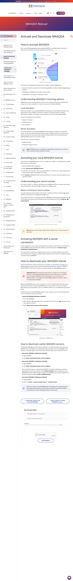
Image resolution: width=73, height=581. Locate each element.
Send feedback (46, 440)
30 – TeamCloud (8, 238)
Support (41, 13)
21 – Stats (6, 195)
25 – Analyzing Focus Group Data (9, 215)
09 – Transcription (8, 141)
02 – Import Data (8, 108)
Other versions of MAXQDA (8, 252)
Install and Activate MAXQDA (9, 57)
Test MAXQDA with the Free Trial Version (10, 51)
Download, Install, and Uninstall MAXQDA (10, 62)
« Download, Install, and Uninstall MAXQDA (32, 401)
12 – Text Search (8, 154)
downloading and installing (37, 48)
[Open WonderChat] (69, 578)
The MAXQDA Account (9, 100)
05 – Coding (7, 121)
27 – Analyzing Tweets (9, 225)
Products (21, 13)
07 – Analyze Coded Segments (9, 132)
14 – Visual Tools (8, 162)
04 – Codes (6, 117)
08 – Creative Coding (9, 137)
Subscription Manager (35, 279)
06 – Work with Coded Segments (9, 126)
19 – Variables (7, 186)
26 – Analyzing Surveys (10, 220)
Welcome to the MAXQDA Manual (8, 46)
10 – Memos (7, 145)
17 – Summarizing (8, 176)
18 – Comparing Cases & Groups (9, 181)
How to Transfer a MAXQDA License (8, 83)
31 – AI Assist (7, 242)
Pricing (35, 13)
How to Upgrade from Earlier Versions (9, 89)
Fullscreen (10, 36)
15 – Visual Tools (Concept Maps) (8, 167)
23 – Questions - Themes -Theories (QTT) (8, 205)
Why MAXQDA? (12, 13)
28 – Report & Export (9, 229)
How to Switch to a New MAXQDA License (9, 76)
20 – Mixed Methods (9, 190)
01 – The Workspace (9, 104)
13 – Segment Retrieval (10, 158)
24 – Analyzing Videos (9, 211)
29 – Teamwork (8, 233)
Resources (28, 13)
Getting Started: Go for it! (10, 95)
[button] (46, 414)
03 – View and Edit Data (10, 113)
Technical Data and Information (9, 247)
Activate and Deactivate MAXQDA (8, 69)
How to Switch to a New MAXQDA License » (58, 401)
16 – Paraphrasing (8, 172)
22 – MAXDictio (7, 199)
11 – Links (6, 149)
